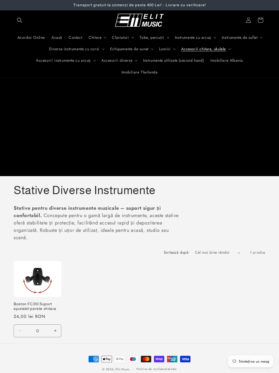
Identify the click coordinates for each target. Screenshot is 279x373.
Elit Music (123, 369)
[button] (20, 20)
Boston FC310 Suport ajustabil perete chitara (35, 306)
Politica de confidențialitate (157, 369)
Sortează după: (177, 252)
